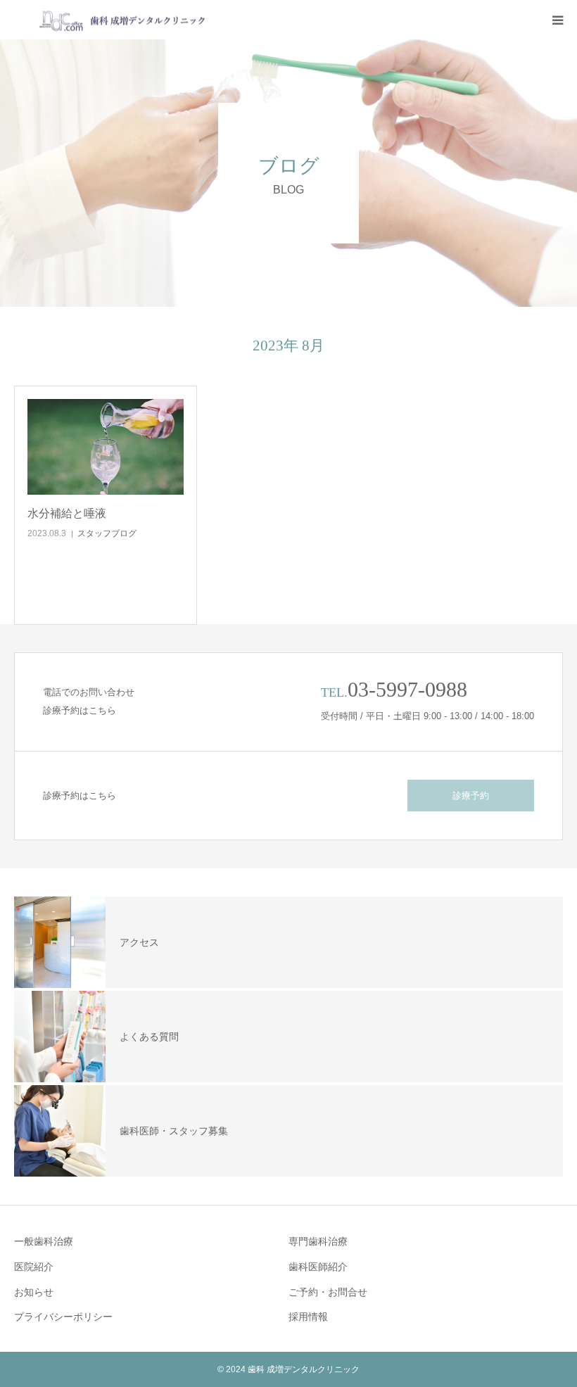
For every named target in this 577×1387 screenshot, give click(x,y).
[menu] (557, 19)
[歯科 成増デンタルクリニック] (111, 20)
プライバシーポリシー (63, 1316)
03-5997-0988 (407, 689)
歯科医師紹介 (318, 1266)
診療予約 (470, 795)
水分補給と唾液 (66, 513)
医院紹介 (33, 1266)
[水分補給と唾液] (105, 447)
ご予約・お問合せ (327, 1292)
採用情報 (308, 1316)
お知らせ (33, 1292)
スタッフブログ (107, 533)
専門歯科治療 (318, 1241)
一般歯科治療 (43, 1241)
